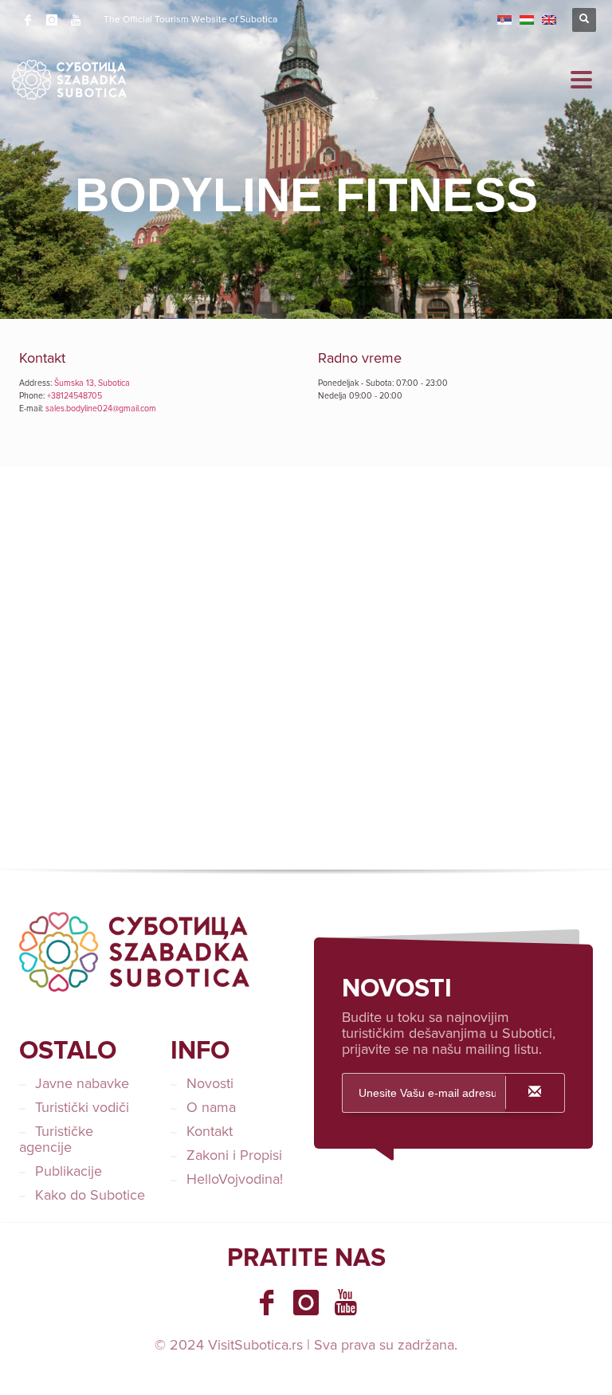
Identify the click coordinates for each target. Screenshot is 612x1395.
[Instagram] (52, 20)
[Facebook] (28, 20)
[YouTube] (76, 20)
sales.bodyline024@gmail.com (100, 408)
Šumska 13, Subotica (92, 383)
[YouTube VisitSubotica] (346, 1302)
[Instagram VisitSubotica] (306, 1302)
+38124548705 (74, 396)
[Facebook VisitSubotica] (266, 1302)
